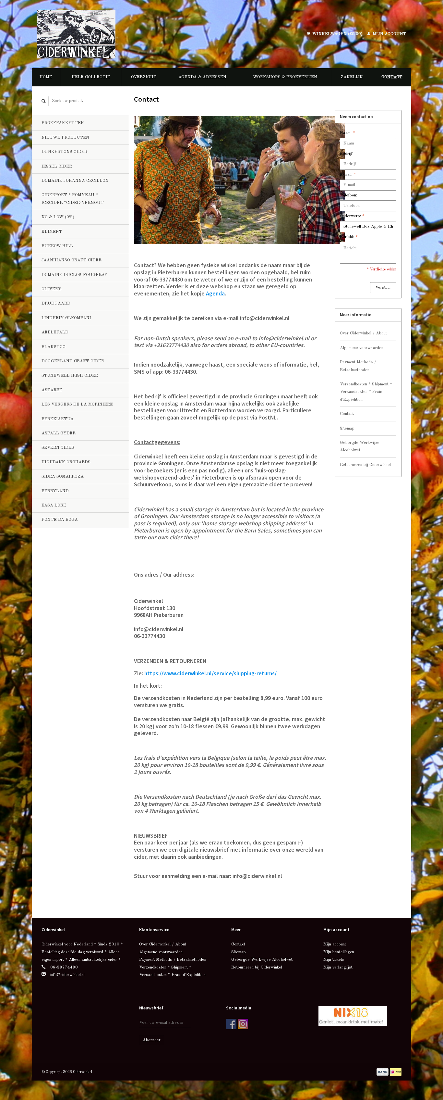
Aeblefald (55, 332)
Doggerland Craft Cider (73, 361)
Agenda (215, 293)
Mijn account (388, 34)
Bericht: (349, 237)
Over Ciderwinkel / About (363, 333)
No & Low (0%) (58, 217)
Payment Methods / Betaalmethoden (358, 366)
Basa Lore (54, 505)
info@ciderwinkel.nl (67, 975)
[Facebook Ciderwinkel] (231, 1024)
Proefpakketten (63, 123)
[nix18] (352, 1016)
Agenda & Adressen (202, 77)
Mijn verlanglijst (338, 967)
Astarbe (52, 390)
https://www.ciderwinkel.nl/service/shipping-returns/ (210, 673)
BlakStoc (54, 347)
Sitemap (347, 428)
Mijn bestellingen (338, 952)
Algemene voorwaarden (361, 348)
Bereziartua (58, 419)
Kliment (52, 232)
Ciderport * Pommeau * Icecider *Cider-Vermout (73, 199)
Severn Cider (58, 447)
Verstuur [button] (383, 287)
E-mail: (348, 174)
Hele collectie (91, 77)
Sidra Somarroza (63, 476)
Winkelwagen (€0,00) (337, 34)
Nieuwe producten (65, 137)
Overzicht (144, 77)
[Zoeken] (44, 101)
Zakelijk (352, 77)
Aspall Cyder (59, 433)
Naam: (347, 133)
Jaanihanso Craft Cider (72, 260)
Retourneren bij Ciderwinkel (365, 465)
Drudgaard (56, 303)
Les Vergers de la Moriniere (77, 404)
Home (46, 77)
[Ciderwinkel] (118, 34)
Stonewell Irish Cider (70, 375)
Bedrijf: (346, 154)
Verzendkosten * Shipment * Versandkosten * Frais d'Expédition (366, 392)
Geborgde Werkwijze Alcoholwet (359, 446)
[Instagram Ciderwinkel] (243, 1024)
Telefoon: (348, 195)
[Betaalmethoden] (383, 1072)
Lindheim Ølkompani (66, 318)
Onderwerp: (352, 216)
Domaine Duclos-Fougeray (74, 275)
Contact (391, 77)
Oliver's (52, 289)
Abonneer (152, 1040)
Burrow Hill (57, 246)
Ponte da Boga (60, 520)
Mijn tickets (333, 959)
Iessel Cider (57, 166)
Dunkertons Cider (64, 152)
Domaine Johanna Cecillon (75, 181)
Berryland (55, 491)
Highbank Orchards (66, 462)
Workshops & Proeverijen (285, 77)
